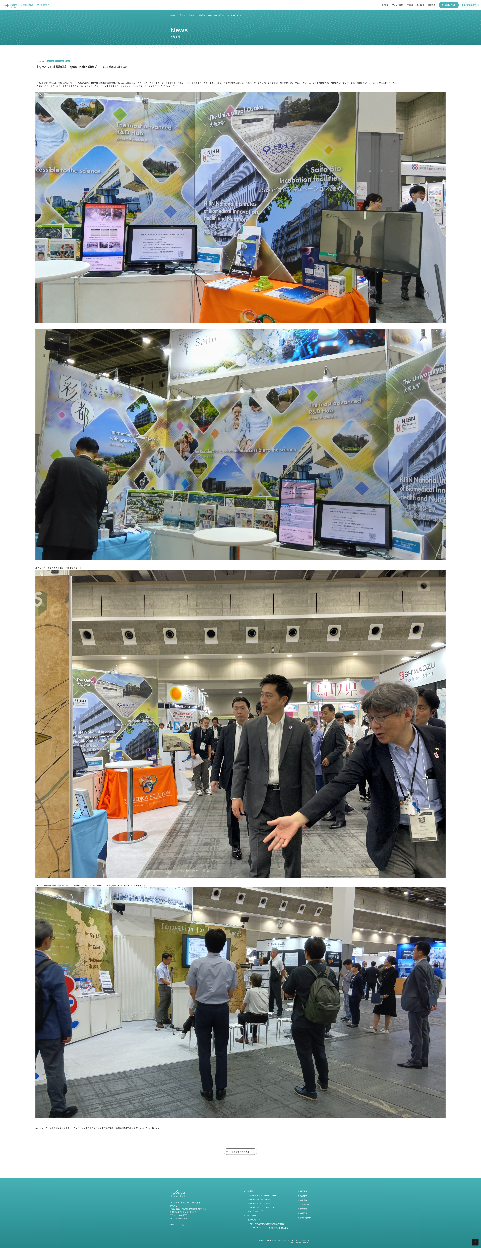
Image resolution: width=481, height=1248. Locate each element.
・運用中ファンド (253, 1220)
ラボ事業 (384, 5)
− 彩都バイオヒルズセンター (259, 1203)
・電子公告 (304, 1204)
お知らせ (181, 15)
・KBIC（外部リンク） (255, 1211)
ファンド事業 (397, 5)
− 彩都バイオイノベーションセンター (263, 1207)
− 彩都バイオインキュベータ (259, 1199)
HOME (172, 15)
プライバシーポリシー (179, 1225)
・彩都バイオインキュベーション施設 (261, 1195)
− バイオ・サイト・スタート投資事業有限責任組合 (268, 1228)
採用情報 (420, 5)
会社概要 (409, 5)
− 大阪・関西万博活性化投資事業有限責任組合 (266, 1224)
